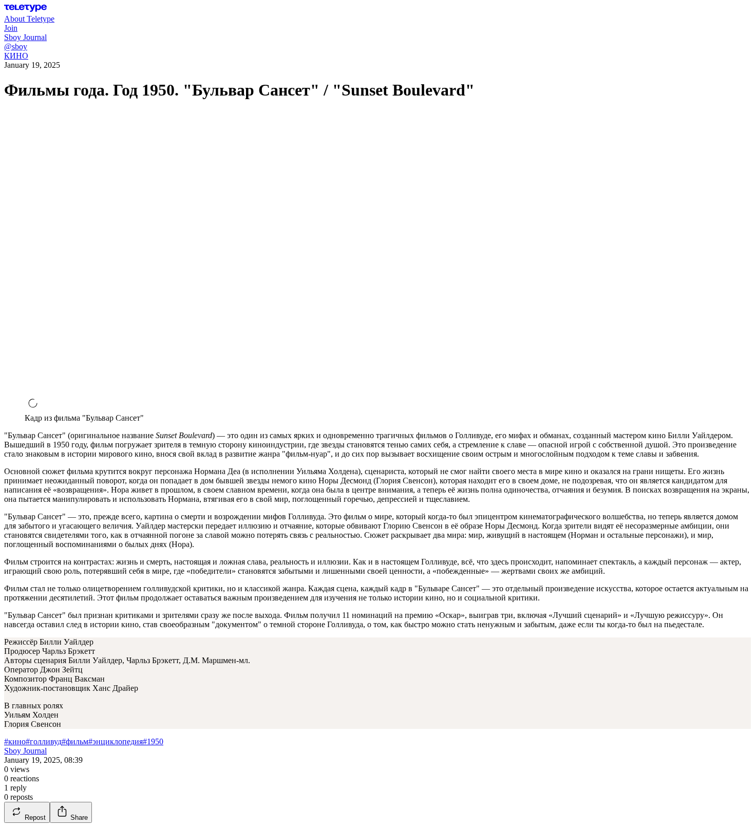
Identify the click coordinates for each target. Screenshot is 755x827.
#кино (15, 741)
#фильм (75, 741)
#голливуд (44, 741)
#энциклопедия (115, 741)
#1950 (153, 741)
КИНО (16, 55)
